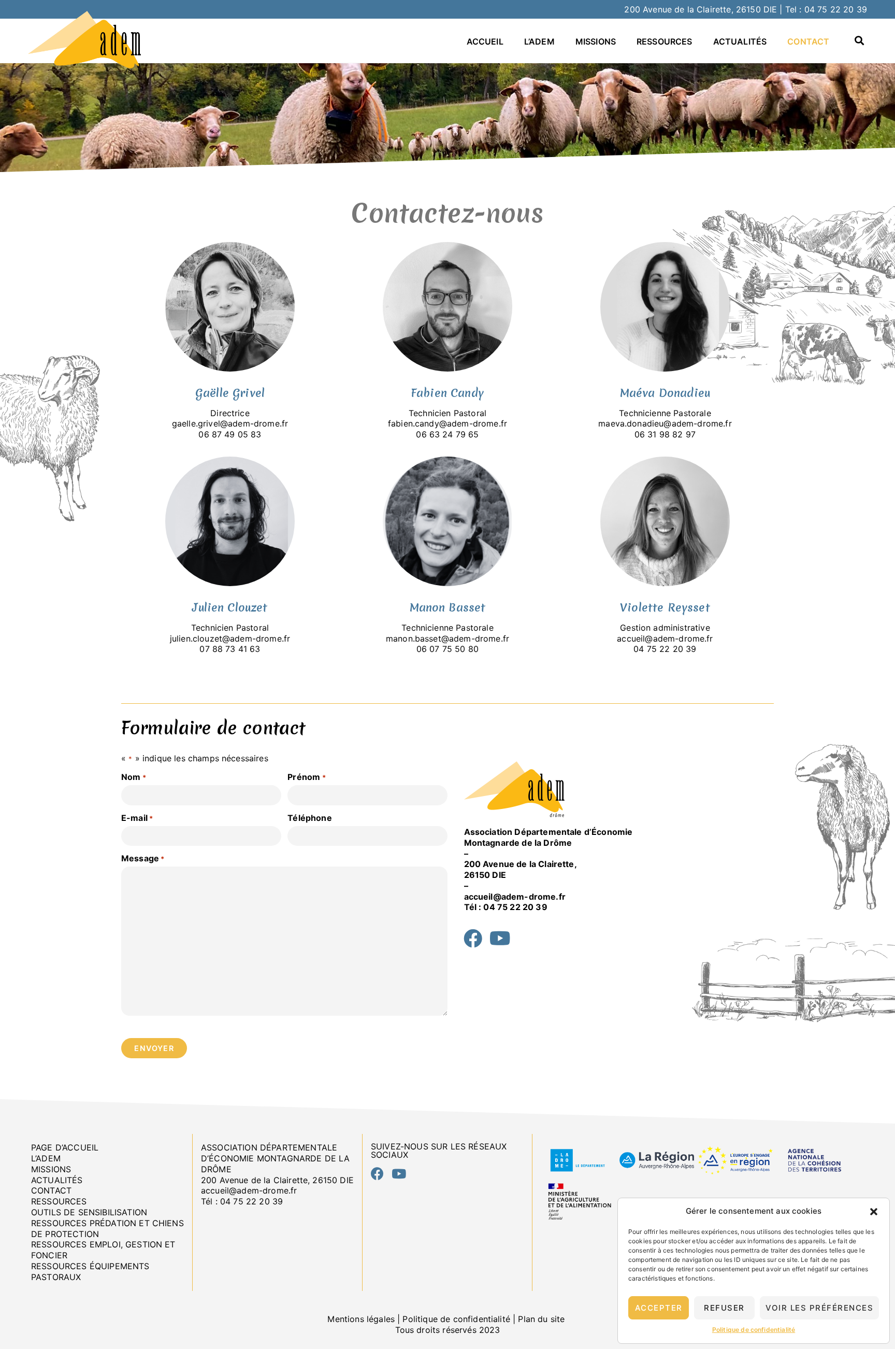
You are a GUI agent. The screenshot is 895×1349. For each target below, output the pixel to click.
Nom (133, 777)
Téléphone (309, 818)
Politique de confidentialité (753, 1329)
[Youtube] (500, 938)
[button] (874, 1211)
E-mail (137, 818)
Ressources (664, 41)
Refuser (724, 1308)
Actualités (740, 41)
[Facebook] (473, 938)
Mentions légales (361, 1319)
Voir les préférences (819, 1308)
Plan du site (542, 1319)
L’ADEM (539, 41)
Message (143, 858)
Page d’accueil (64, 1147)
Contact (808, 41)
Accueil (485, 41)
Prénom (306, 777)
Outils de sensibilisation (89, 1212)
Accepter (659, 1308)
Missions (595, 41)
